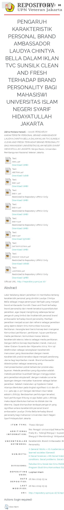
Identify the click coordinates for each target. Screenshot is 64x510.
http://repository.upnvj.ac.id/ (31, 281)
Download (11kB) (20, 175)
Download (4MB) (20, 277)
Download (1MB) (20, 165)
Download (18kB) (20, 263)
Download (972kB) (21, 239)
